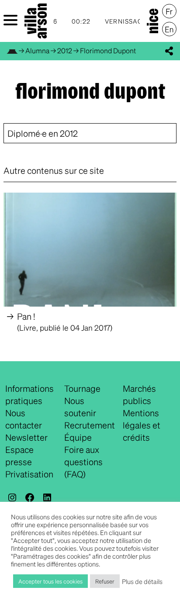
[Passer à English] (169, 29)
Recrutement (89, 425)
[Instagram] (12, 497)
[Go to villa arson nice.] (12, 50)
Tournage (82, 388)
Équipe (78, 437)
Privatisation (29, 474)
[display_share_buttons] (169, 51)
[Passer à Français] (169, 11)
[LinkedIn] (47, 497)
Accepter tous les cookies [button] (50, 581)
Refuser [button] (104, 581)
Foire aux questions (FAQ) (83, 462)
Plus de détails (142, 581)
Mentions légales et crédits (141, 425)
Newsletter (26, 437)
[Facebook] (29, 497)
